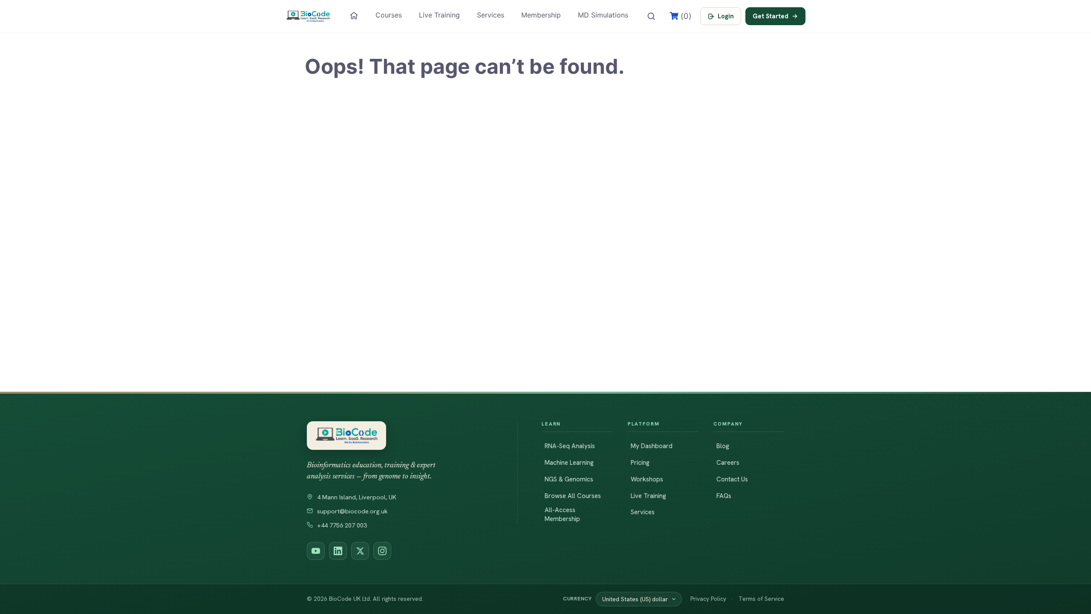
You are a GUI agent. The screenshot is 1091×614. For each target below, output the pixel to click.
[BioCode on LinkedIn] (338, 551)
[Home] (354, 15)
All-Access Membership (562, 514)
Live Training (439, 15)
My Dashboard (651, 446)
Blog (722, 446)
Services (490, 15)
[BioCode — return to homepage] (400, 435)
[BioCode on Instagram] (382, 551)
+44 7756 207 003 (342, 525)
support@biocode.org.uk (352, 511)
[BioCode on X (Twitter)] (360, 551)
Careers (727, 462)
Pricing (640, 462)
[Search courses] (651, 16)
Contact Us (732, 479)
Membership (541, 15)
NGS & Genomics (569, 479)
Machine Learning (569, 462)
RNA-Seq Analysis (570, 446)
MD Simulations (603, 15)
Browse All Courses (573, 496)
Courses (388, 15)
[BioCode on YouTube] (316, 551)
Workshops (647, 479)
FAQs (723, 496)
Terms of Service (761, 598)
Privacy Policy (708, 598)
